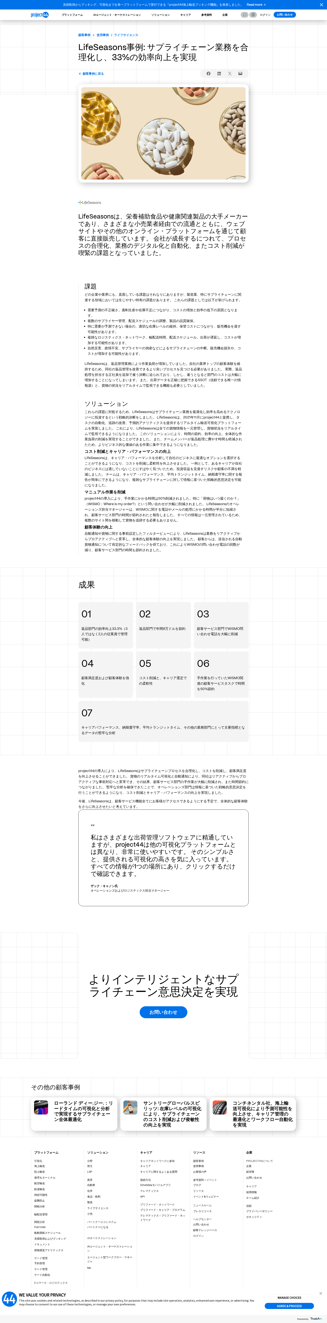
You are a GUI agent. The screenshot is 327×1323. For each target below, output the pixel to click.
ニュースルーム (202, 1205)
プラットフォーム (72, 14)
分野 (90, 1161)
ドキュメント (42, 1244)
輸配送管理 (40, 1214)
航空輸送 (39, 1183)
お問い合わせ (285, 14)
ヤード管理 (40, 1258)
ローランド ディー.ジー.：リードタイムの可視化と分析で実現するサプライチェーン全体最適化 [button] (83, 1111)
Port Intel (39, 1227)
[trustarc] (316, 1319)
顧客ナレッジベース (205, 1230)
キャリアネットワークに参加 (157, 1161)
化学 (90, 1191)
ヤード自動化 (42, 1275)
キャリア (185, 14)
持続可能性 (40, 1195)
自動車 (91, 1185)
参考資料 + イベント (205, 1180)
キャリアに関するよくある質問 (158, 1171)
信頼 (248, 1206)
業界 (90, 1180)
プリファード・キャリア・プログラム (162, 1210)
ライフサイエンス (97, 1208)
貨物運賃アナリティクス (48, 1250)
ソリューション (160, 14)
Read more (254, 4)
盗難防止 (39, 1200)
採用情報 (251, 1192)
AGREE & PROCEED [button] (289, 1306)
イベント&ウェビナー (206, 1196)
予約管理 (39, 1263)
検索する (244, 15)
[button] (321, 4)
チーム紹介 (252, 1198)
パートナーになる (97, 1227)
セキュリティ (254, 1217)
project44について (259, 1161)
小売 (90, 1214)
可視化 (38, 1161)
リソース (198, 1191)
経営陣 (250, 1171)
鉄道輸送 (39, 1189)
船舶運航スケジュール (47, 1232)
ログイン (265, 14)
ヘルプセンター (202, 1219)
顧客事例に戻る (93, 73)
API (142, 1196)
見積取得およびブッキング (50, 1238)
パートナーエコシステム (101, 1222)
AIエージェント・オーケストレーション (117, 14)
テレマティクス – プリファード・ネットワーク (162, 1217)
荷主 (90, 1166)
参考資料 (206, 14)
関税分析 (39, 1206)
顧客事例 (84, 35)
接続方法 (145, 1180)
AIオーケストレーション (101, 1238)
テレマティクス (149, 1191)
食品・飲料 (93, 1196)
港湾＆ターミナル (44, 1177)
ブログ (197, 1185)
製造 (90, 1202)
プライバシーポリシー (259, 1211)
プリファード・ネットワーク (157, 1204)
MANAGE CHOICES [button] (289, 1297)
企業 (225, 14)
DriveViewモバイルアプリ (155, 1185)
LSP (89, 1171)
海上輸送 (39, 1166)
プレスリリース (202, 1211)
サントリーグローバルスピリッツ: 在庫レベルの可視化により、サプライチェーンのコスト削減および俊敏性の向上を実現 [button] (172, 1114)
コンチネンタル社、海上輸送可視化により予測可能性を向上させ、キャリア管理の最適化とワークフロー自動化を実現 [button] (263, 1114)
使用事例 (198, 1166)
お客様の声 (199, 1171)
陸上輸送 (39, 1171)
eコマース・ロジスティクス (51, 1283)
